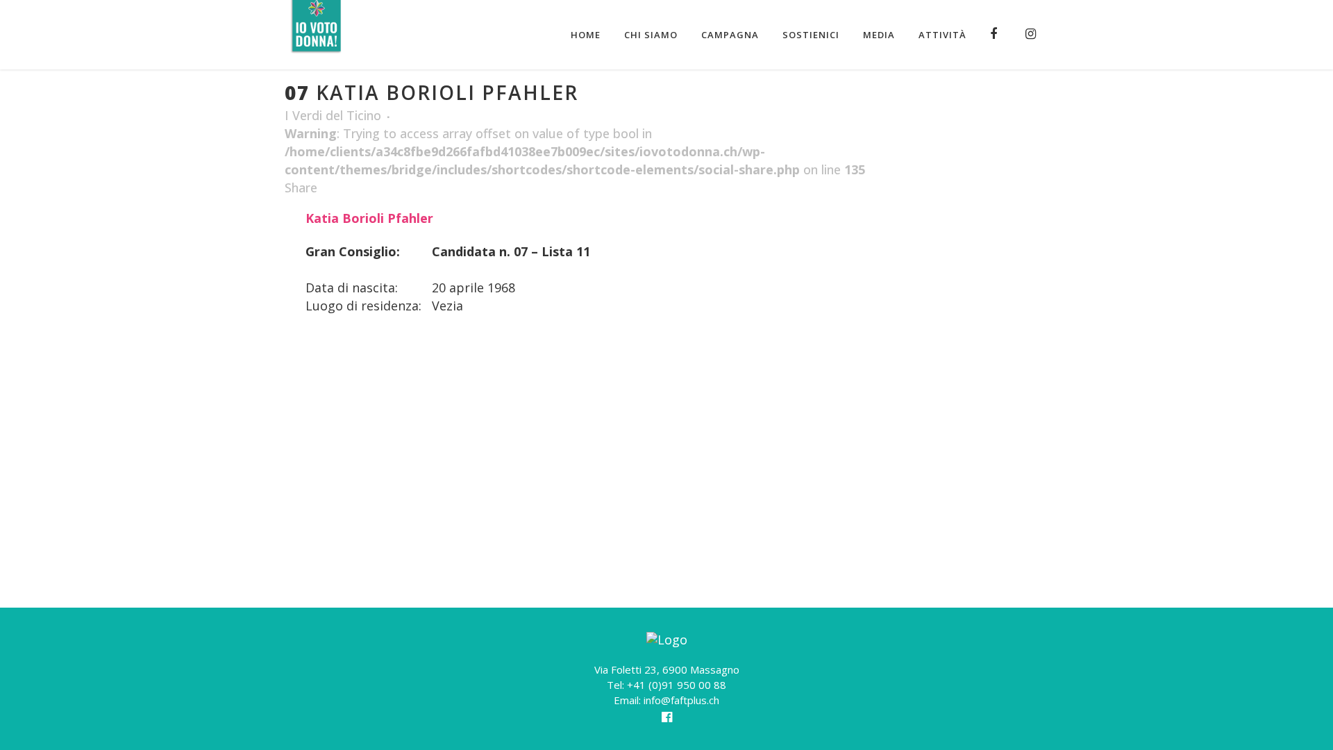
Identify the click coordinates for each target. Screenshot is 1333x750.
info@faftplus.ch (681, 700)
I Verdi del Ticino (333, 115)
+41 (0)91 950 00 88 (676, 685)
